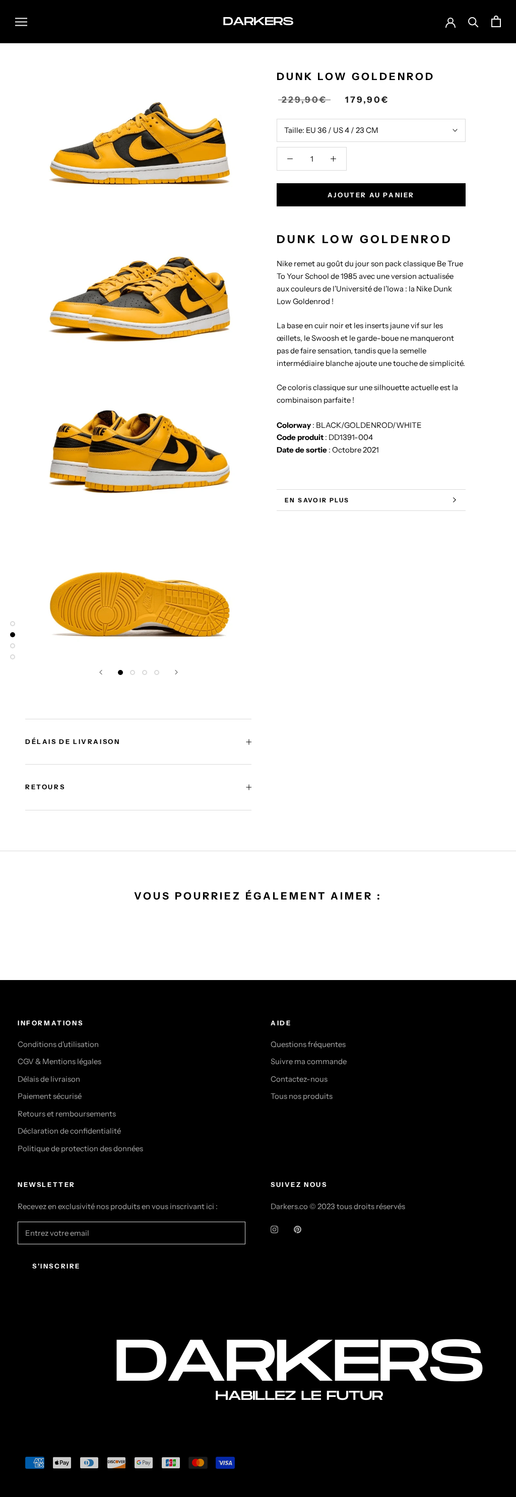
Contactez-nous (299, 1079)
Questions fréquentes (308, 1044)
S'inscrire (56, 1266)
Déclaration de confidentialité (69, 1131)
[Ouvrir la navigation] (21, 21)
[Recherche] (473, 21)
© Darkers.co (55, 1388)
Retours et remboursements (67, 1113)
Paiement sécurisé (50, 1096)
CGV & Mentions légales (59, 1061)
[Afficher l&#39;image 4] (156, 672)
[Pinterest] (297, 1229)
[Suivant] (176, 672)
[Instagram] (274, 1229)
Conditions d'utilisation (58, 1044)
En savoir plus (317, 500)
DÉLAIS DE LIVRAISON (72, 741)
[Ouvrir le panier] (496, 21)
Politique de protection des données (80, 1148)
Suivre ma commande (309, 1061)
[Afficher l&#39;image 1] (120, 672)
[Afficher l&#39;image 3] (144, 672)
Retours (45, 787)
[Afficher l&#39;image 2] (132, 672)
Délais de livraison (49, 1079)
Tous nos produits (302, 1096)
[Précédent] (100, 672)
